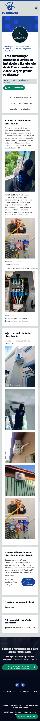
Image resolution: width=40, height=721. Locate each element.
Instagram (11, 607)
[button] (36, 8)
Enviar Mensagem (15, 88)
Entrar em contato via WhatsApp (21, 627)
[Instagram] (17, 685)
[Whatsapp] (23, 685)
